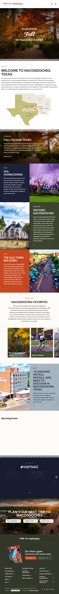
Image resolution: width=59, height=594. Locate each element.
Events (7, 579)
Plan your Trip (9, 571)
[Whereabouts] (34, 590)
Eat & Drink (8, 576)
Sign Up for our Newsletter (43, 581)
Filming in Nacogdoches (43, 577)
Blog (6, 582)
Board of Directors (45, 574)
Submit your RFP (26, 578)
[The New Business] (15, 590)
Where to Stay (9, 574)
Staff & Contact (43, 571)
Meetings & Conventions (26, 571)
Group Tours (25, 575)
